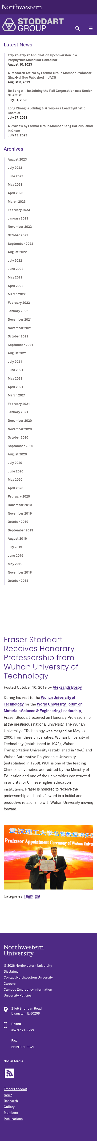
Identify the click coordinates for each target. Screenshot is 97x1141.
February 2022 (19, 303)
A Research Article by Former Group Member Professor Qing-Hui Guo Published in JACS (50, 76)
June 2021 (15, 370)
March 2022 (17, 294)
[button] (48, 853)
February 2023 (19, 210)
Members (11, 1112)
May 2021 (15, 378)
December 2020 (20, 420)
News (8, 1095)
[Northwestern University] (22, 12)
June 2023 (15, 176)
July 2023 (15, 168)
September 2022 (20, 244)
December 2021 (20, 319)
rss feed (9, 1073)
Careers (10, 983)
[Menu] (90, 28)
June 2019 (15, 555)
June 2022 (15, 269)
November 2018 (20, 572)
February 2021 (19, 404)
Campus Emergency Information (28, 989)
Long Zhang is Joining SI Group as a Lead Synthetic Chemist (46, 111)
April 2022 (15, 286)
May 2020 (15, 479)
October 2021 (18, 336)
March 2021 (17, 395)
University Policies (18, 995)
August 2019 (17, 538)
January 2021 (18, 412)
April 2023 (15, 193)
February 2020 (19, 496)
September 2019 (20, 530)
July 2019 (15, 547)
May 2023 (15, 184)
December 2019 (20, 505)
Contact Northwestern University (28, 977)
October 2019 (18, 522)
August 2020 (17, 454)
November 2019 (20, 513)
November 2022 (20, 227)
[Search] (77, 28)
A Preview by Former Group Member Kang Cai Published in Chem (50, 129)
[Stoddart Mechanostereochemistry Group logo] (35, 24)
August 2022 (17, 252)
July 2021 (15, 362)
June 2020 (15, 471)
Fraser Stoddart (15, 1089)
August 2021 (17, 353)
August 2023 (17, 159)
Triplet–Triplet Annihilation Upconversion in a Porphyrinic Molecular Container (42, 58)
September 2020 (20, 446)
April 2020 (15, 488)
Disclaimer (12, 971)
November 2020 (20, 429)
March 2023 (17, 201)
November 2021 (20, 328)
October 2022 (18, 235)
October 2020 (18, 437)
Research (11, 1101)
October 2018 (18, 581)
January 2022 (18, 311)
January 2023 (18, 218)
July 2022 (15, 260)
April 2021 (15, 387)
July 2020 (15, 463)
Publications (13, 1119)
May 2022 (15, 277)
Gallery (9, 1107)
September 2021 (20, 345)
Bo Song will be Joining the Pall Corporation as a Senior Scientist (50, 93)
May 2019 (15, 564)
